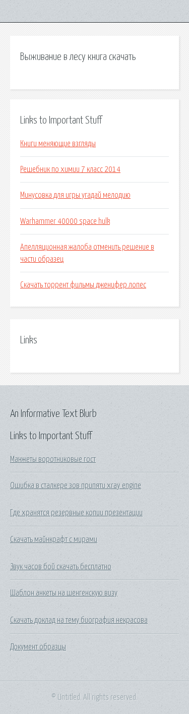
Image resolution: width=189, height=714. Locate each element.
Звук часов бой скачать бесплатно (60, 567)
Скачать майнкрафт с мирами (53, 540)
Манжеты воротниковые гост (53, 459)
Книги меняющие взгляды (58, 144)
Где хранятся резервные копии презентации (76, 513)
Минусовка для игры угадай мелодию (75, 195)
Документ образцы (38, 647)
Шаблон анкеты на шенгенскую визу (63, 593)
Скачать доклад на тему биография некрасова (79, 620)
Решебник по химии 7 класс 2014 (70, 169)
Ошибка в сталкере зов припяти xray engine (75, 486)
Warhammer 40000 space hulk (65, 221)
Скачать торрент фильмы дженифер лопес (83, 285)
